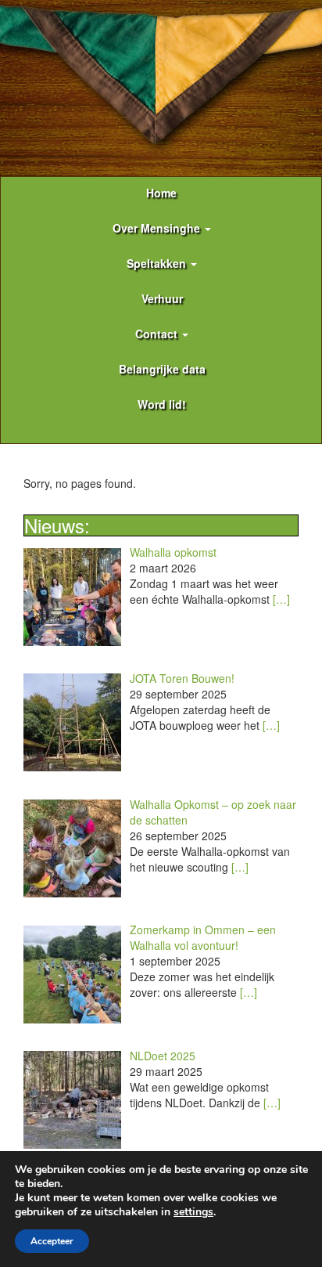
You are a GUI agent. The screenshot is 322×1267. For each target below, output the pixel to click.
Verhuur (162, 298)
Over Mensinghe (158, 228)
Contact (158, 333)
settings (193, 1212)
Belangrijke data (162, 369)
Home (161, 192)
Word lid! (162, 404)
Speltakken (158, 263)
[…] (281, 599)
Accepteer (51, 1241)
